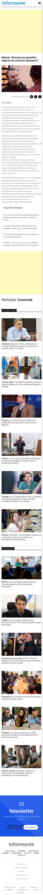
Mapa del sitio (10, 887)
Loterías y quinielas (21, 867)
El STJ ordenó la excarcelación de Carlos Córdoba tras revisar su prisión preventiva (21, 235)
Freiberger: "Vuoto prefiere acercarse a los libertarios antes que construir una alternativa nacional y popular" (21, 243)
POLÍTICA (27, 853)
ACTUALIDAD (10, 851)
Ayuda (22, 887)
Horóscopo (21, 864)
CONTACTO (21, 855)
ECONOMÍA (22, 851)
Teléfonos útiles (21, 879)
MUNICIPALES (17, 853)
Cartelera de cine (21, 875)
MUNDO (36, 853)
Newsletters (23, 890)
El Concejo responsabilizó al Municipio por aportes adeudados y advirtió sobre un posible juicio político (20, 227)
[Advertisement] (21, 31)
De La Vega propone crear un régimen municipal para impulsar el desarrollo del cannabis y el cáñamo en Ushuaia (21, 217)
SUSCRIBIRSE (30, 827)
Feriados (21, 871)
